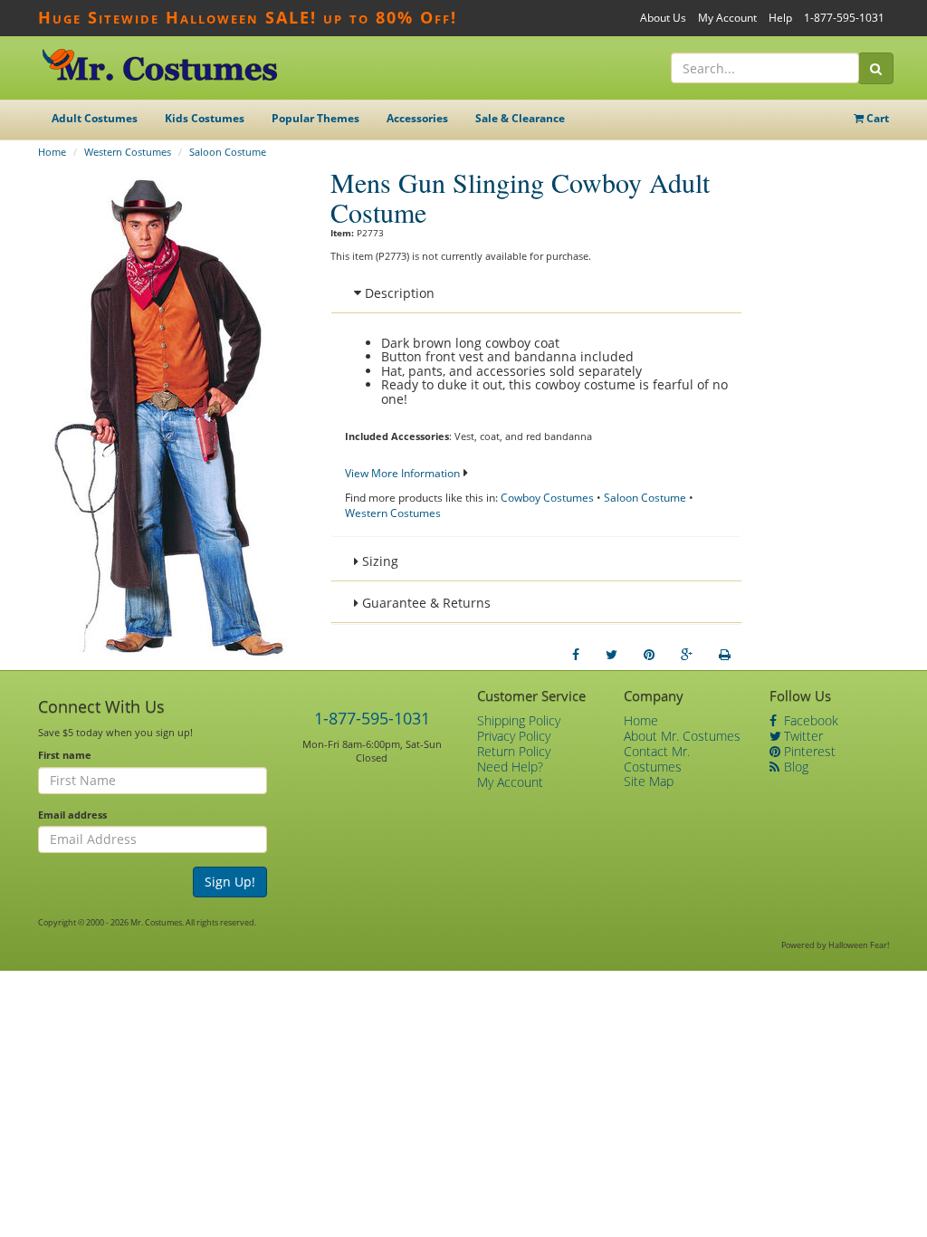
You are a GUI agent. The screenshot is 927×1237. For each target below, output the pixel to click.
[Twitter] (611, 654)
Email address (72, 814)
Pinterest (808, 751)
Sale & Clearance (520, 118)
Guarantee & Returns (424, 602)
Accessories (417, 118)
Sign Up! (230, 881)
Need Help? (510, 766)
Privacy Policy (513, 735)
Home (52, 151)
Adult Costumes (95, 118)
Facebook (809, 720)
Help (780, 17)
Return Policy (513, 751)
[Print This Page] (724, 654)
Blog (794, 766)
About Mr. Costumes (682, 735)
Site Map (649, 781)
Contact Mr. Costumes (657, 759)
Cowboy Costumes (547, 497)
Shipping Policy (518, 720)
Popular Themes (315, 118)
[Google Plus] (686, 654)
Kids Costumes (204, 118)
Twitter (801, 735)
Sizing (378, 561)
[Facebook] (575, 654)
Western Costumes (127, 151)
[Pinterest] (649, 654)
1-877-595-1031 (844, 17)
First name (64, 755)
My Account (727, 17)
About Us (663, 17)
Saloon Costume (227, 151)
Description (398, 293)
